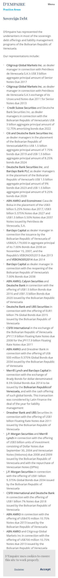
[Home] (14, 4)
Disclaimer (19, 569)
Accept (45, 569)
